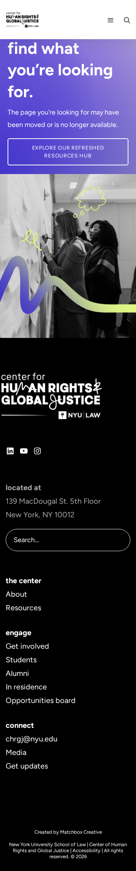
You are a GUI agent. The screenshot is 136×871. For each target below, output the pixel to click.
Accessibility (86, 850)
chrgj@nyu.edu (31, 738)
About (16, 594)
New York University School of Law (47, 844)
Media (16, 752)
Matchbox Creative (81, 832)
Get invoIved (27, 646)
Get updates (27, 765)
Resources (23, 607)
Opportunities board (41, 700)
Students (21, 659)
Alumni (17, 673)
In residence (26, 686)
